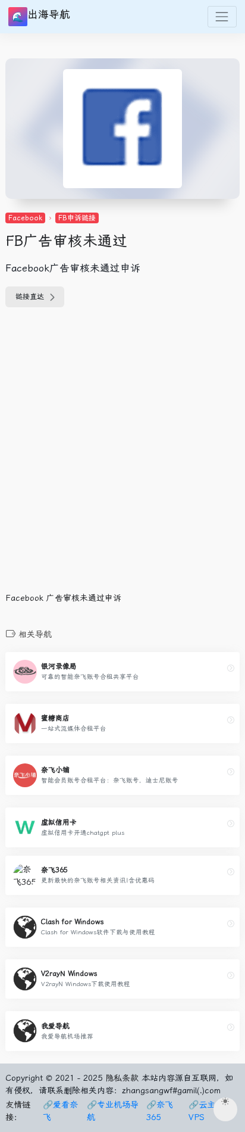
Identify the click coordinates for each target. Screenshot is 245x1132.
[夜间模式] (225, 1109)
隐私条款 (122, 1078)
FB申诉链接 (77, 218)
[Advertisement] (122, 456)
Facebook (25, 218)
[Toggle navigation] (222, 16)
